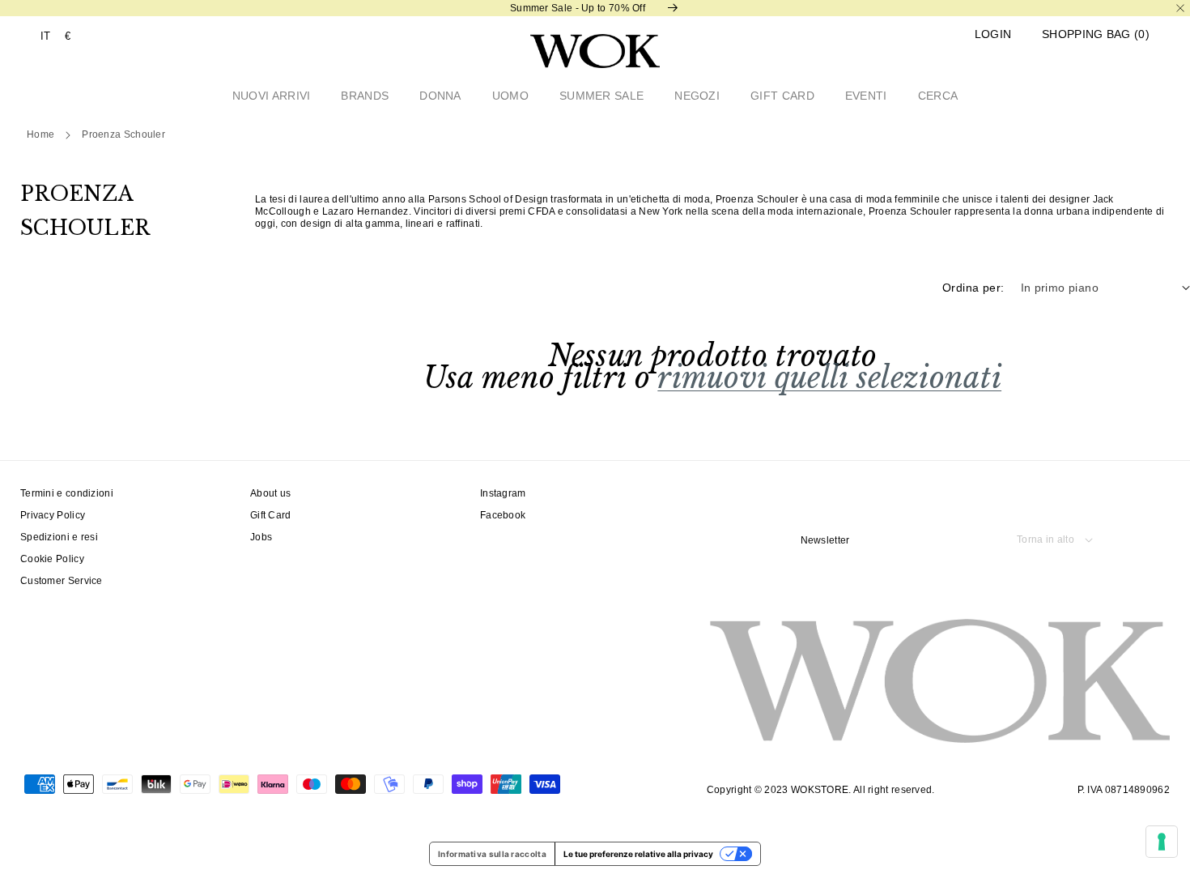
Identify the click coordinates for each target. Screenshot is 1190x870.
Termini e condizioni (66, 493)
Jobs (261, 537)
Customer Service (61, 580)
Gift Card (270, 515)
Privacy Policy (52, 515)
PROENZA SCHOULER (123, 134)
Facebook (502, 515)
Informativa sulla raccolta (492, 854)
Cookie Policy (52, 559)
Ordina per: (973, 287)
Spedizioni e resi (59, 537)
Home (40, 134)
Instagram (503, 493)
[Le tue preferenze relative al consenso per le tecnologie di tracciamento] (1161, 841)
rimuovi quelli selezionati (829, 378)
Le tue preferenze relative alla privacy (638, 854)
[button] (1096, 34)
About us (270, 493)
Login (993, 34)
